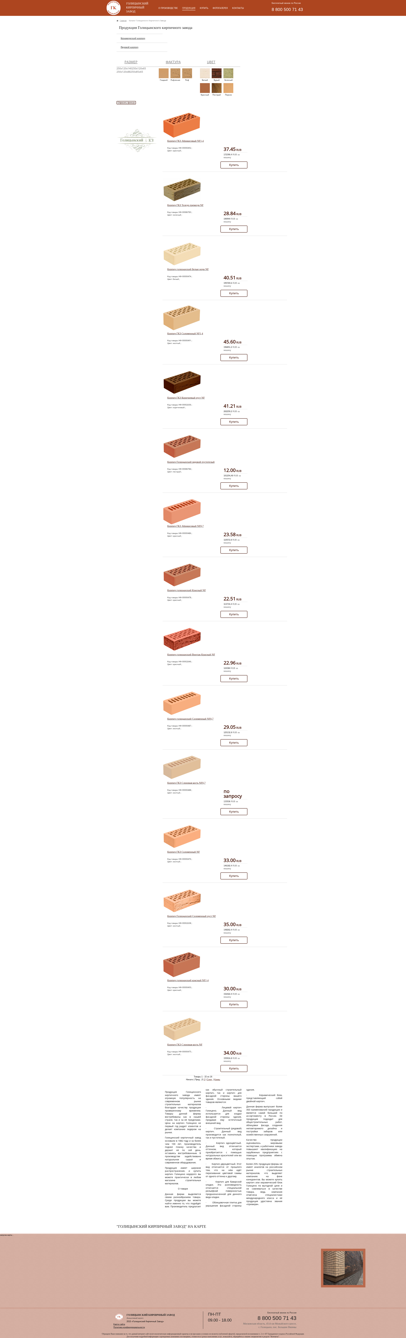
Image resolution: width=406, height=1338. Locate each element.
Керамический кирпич (133, 38)
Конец (217, 1079)
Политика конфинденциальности (129, 1327)
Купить (234, 165)
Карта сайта (119, 1324)
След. (210, 1079)
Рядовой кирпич (129, 47)
